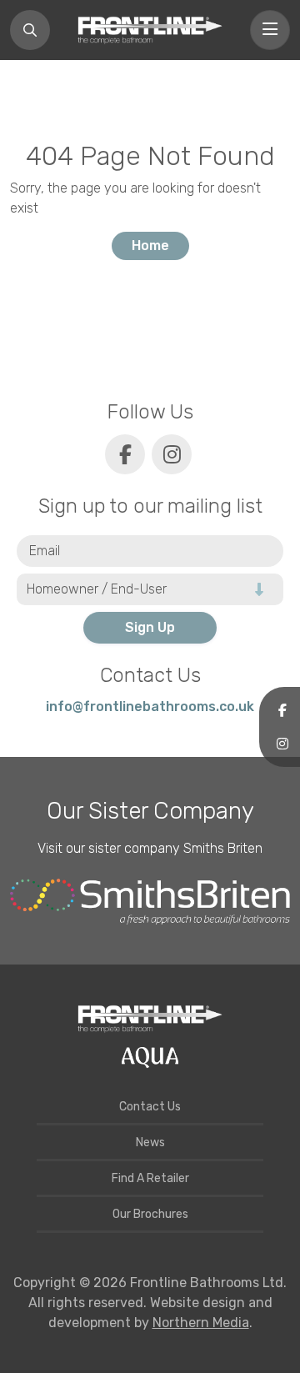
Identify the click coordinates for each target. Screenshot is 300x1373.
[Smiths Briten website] (150, 902)
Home (150, 245)
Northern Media (200, 1322)
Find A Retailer (150, 1178)
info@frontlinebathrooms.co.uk (150, 706)
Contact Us (150, 1107)
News (150, 1142)
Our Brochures (150, 1214)
